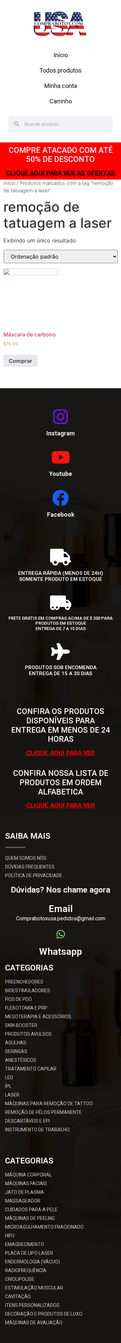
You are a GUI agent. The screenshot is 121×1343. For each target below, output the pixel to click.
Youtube (60, 473)
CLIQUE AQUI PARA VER (60, 753)
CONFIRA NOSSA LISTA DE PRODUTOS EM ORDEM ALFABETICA (60, 782)
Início (60, 55)
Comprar (20, 360)
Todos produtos (60, 70)
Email (61, 908)
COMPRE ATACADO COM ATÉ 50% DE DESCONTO (61, 155)
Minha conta (60, 85)
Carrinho (60, 101)
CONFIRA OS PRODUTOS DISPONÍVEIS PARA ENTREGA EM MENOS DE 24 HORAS (60, 725)
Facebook (60, 514)
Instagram (60, 433)
